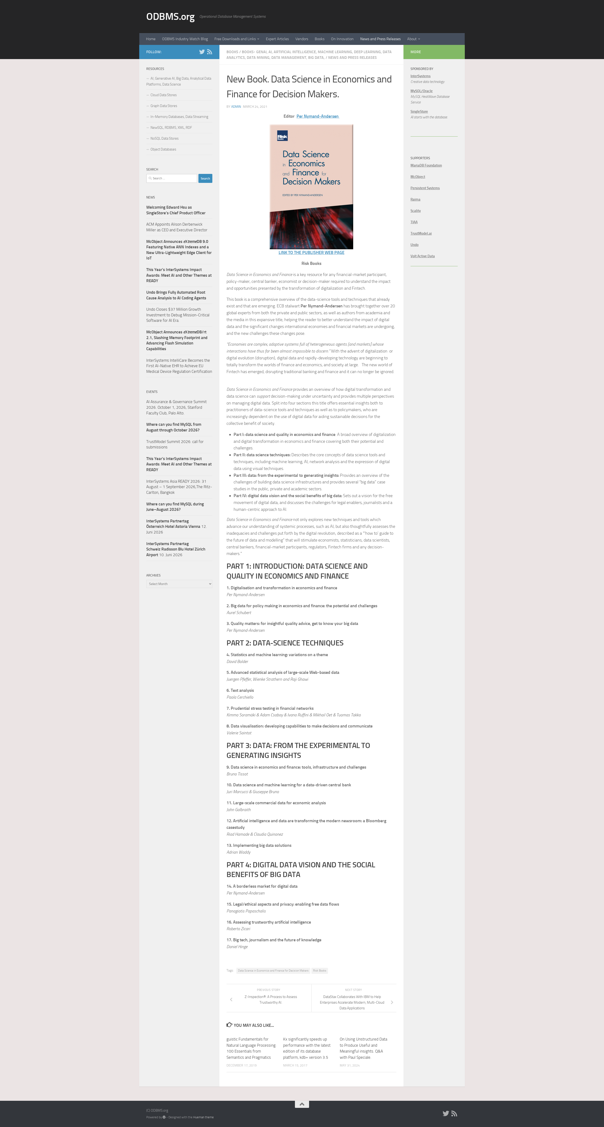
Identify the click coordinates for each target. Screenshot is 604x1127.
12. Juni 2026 (176, 526)
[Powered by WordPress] (164, 1117)
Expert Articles (277, 39)
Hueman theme (203, 1117)
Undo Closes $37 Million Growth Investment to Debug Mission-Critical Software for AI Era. (178, 315)
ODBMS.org (170, 16)
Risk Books (319, 970)
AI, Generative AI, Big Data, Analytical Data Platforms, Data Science (178, 81)
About (412, 39)
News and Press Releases (380, 39)
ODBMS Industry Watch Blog (185, 39)
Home (150, 39)
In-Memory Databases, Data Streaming (179, 117)
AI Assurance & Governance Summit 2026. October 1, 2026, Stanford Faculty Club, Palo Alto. (176, 407)
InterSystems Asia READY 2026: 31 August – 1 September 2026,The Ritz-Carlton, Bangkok (179, 487)
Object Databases (163, 149)
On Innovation (342, 39)
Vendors (301, 39)
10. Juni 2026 (175, 549)
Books (319, 39)
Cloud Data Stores (164, 95)
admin (236, 107)
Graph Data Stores (164, 106)
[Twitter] (202, 52)
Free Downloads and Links (235, 39)
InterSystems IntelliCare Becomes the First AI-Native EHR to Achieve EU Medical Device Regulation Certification (179, 366)
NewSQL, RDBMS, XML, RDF (171, 127)
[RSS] (209, 52)
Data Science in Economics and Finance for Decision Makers (273, 970)
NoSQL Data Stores (165, 138)
